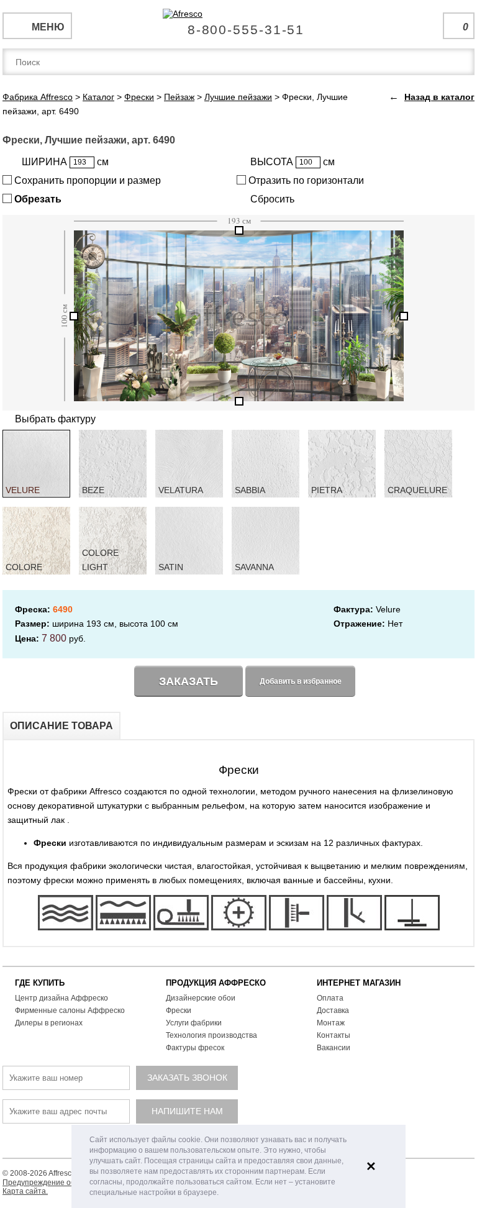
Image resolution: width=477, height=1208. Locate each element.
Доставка (333, 1010)
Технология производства (211, 1035)
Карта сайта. (25, 1191)
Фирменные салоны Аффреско (70, 1010)
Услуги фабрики (194, 1023)
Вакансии (333, 1047)
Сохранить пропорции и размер (86, 180)
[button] (222, 1193)
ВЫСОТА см (292, 162)
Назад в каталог (439, 97)
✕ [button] (371, 1166)
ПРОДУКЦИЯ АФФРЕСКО (216, 983)
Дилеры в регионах (49, 1023)
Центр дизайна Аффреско (61, 998)
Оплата (330, 998)
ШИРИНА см (65, 162)
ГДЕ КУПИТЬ (40, 983)
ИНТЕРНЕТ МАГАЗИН (359, 983)
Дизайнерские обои (200, 998)
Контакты (333, 1035)
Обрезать (36, 199)
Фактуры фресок (195, 1047)
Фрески (178, 1010)
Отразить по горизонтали (305, 180)
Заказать (188, 681)
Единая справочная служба (239, 25)
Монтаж (331, 1023)
